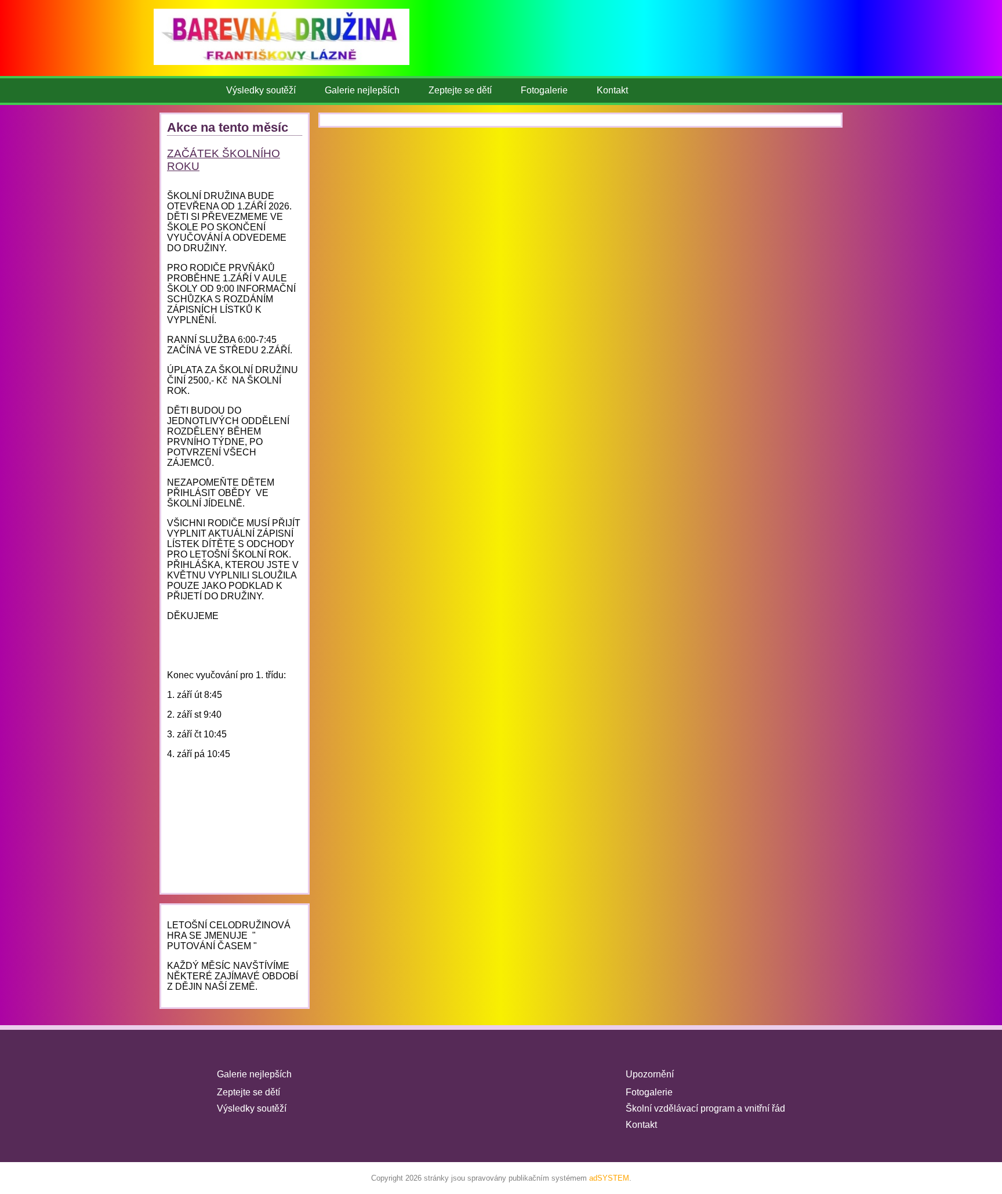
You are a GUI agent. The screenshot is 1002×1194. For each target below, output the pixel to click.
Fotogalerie (544, 90)
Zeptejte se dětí (460, 90)
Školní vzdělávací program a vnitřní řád (705, 1108)
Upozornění (650, 1074)
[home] (296, 70)
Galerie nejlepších (362, 90)
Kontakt (612, 90)
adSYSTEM (609, 1178)
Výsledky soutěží (261, 90)
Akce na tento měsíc (227, 127)
